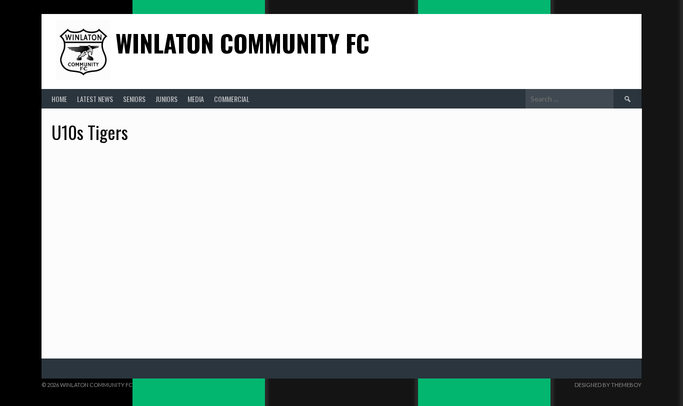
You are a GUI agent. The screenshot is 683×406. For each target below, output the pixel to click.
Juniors (167, 99)
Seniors (134, 99)
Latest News (95, 99)
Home (59, 99)
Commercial (232, 99)
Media (196, 99)
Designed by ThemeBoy (608, 385)
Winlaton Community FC (243, 42)
